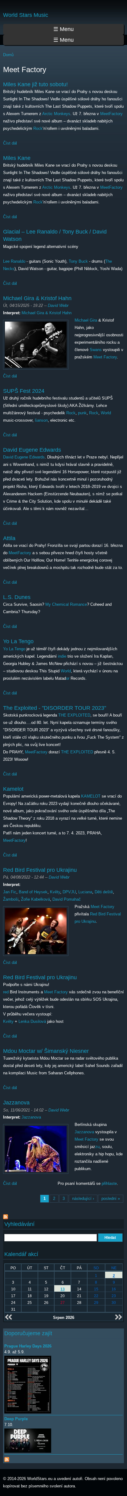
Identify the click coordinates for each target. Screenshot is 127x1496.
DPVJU (69, 892)
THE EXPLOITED (74, 715)
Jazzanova (16, 1103)
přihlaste (109, 1183)
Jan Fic (9, 892)
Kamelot (13, 789)
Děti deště (104, 892)
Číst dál (10, 143)
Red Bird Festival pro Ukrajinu (40, 870)
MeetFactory (111, 113)
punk (82, 413)
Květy (55, 892)
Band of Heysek (33, 892)
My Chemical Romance (66, 604)
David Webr (58, 305)
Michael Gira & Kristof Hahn (37, 298)
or (67, 678)
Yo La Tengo (18, 641)
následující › (83, 1198)
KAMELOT (90, 796)
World (106, 413)
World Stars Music (25, 15)
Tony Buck (78, 261)
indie (62, 656)
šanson (41, 420)
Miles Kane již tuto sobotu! (35, 84)
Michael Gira (86, 320)
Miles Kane (17, 158)
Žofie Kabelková (35, 899)
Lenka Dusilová (32, 1021)
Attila (9, 538)
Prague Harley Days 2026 (27, 1346)
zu (97, 1146)
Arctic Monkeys (56, 113)
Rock (38, 128)
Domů (8, 54)
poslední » (110, 1198)
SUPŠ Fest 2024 (23, 391)
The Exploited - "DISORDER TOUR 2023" (54, 708)
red (6, 992)
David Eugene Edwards (32, 450)
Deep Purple (16, 1419)
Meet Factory (105, 357)
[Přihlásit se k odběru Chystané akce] (6, 1458)
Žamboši (10, 899)
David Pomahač (66, 899)
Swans (96, 349)
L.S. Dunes (17, 597)
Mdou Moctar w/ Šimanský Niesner (46, 1051)
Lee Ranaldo (14, 261)
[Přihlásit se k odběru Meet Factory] (5, 1215)
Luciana (85, 892)
